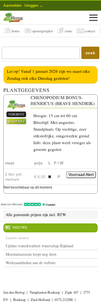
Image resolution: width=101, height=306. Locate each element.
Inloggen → (33, 5)
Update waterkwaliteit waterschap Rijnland (39, 245)
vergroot (16, 114)
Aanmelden (12, 5)
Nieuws (19, 227)
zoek (90, 53)
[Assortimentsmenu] (93, 18)
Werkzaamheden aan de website (31, 262)
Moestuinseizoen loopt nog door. (31, 254)
